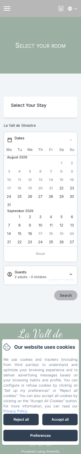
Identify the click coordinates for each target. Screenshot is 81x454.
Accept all (60, 419)
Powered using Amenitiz (40, 451)
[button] (61, 163)
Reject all (21, 419)
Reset (40, 254)
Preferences (40, 435)
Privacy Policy (15, 411)
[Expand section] (71, 274)
